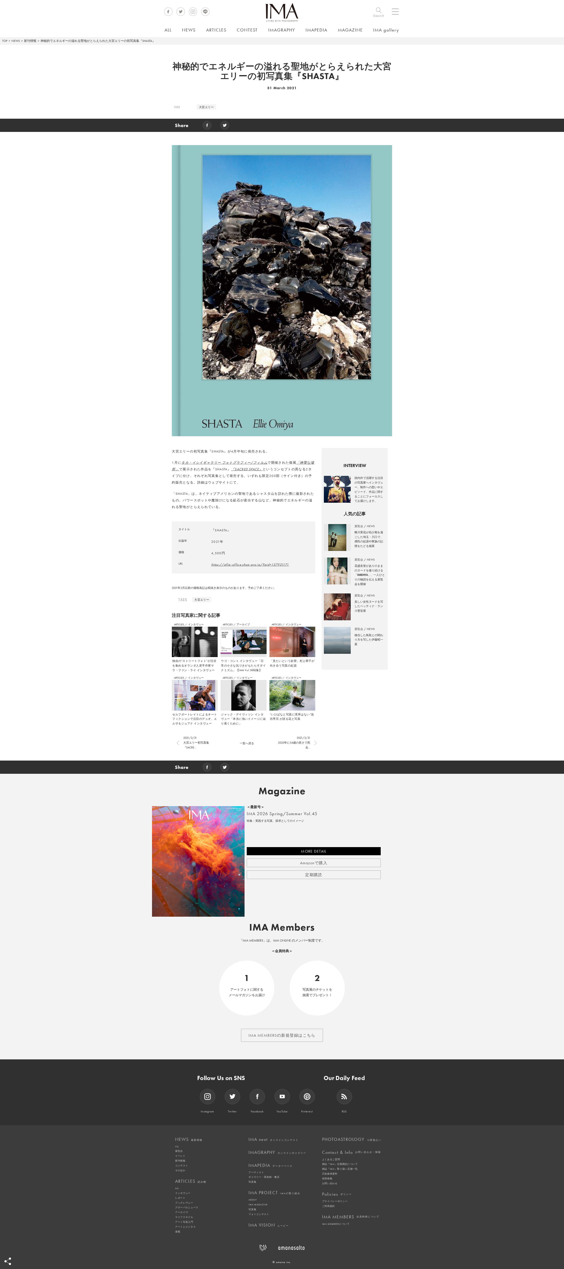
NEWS (15, 41)
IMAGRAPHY (277, 1152)
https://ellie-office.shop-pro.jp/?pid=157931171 (250, 564)
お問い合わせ (330, 1183)
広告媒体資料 (330, 1173)
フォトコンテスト (259, 1214)
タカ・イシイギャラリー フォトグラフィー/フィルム (224, 462)
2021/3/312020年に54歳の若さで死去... (294, 742)
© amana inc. (282, 1262)
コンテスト (181, 1165)
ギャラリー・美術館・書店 (264, 1176)
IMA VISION (269, 1225)
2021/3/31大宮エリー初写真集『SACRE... (196, 742)
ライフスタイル (184, 1217)
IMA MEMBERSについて (336, 1223)
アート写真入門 (184, 1221)
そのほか (180, 1170)
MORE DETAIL (314, 851)
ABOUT (253, 1199)
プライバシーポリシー (335, 1201)
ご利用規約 (328, 1206)
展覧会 (179, 1151)
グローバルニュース (186, 1207)
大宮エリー (206, 107)
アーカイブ (243, 624)
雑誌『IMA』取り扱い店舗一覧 (340, 1168)
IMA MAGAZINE (258, 1204)
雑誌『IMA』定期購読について (340, 1164)
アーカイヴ (181, 1212)
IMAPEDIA (271, 1165)
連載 (177, 1231)
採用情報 (327, 1178)
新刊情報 (30, 41)
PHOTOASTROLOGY (351, 1139)
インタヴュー (196, 624)
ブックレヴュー (184, 1202)
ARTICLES (179, 624)
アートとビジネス (185, 1226)
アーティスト (256, 1172)
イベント (180, 1155)
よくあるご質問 (331, 1159)
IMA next (274, 1139)
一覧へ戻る (247, 743)
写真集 (252, 1181)
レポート (180, 1197)
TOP (4, 41)
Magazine (282, 791)
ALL (177, 1146)
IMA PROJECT (274, 1192)
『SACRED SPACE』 (247, 469)
